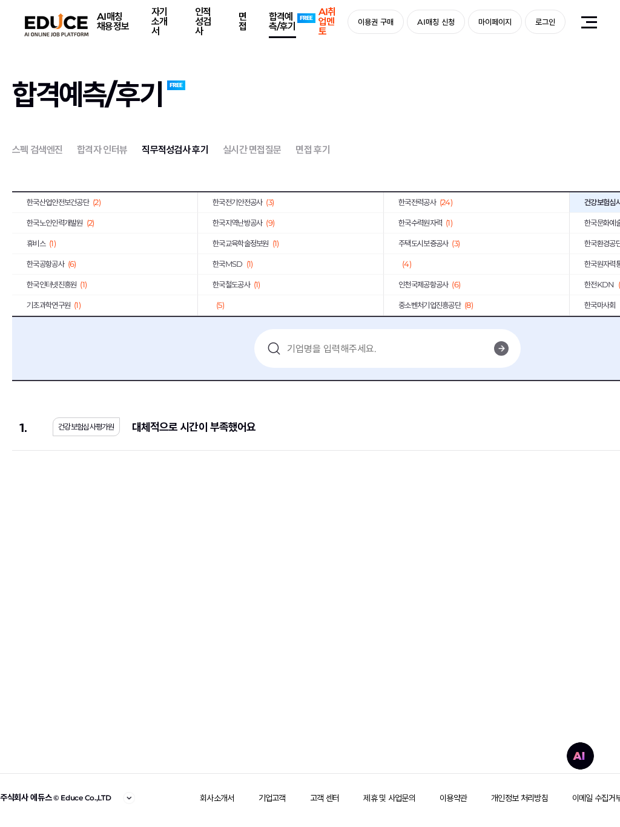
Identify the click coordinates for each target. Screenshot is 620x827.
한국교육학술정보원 (246, 243)
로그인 (545, 22)
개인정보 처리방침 (519, 798)
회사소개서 (217, 798)
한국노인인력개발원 (60, 222)
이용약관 (453, 798)
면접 (242, 21)
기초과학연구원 (54, 305)
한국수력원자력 (425, 222)
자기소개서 (159, 21)
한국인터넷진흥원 (57, 284)
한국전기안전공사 (243, 202)
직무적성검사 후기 (175, 149)
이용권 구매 (376, 22)
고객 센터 (325, 798)
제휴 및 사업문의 (389, 798)
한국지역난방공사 (243, 222)
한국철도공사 (236, 284)
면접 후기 (312, 149)
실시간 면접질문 (252, 149)
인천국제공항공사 (429, 284)
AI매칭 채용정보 (113, 21)
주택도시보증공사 (429, 243)
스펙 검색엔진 (37, 149)
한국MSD (232, 264)
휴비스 (41, 243)
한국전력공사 (425, 202)
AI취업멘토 (327, 21)
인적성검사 (203, 21)
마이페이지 (495, 22)
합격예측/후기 (282, 21)
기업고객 (272, 798)
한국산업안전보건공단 (64, 202)
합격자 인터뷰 (102, 149)
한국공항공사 (51, 264)
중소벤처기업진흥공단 (435, 305)
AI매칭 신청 (436, 22)
